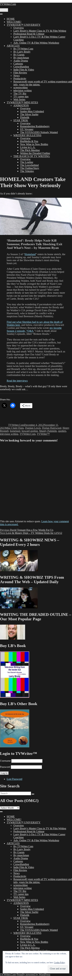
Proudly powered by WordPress (33, 974)
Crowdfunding (21, 66)
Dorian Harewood (51, 428)
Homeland (30, 254)
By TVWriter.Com (23, 48)
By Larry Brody (21, 51)
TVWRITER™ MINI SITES (22, 102)
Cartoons (18, 63)
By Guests (18, 54)
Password (5, 766)
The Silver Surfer (29, 114)
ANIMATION (21, 105)
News (16, 75)
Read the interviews (17, 380)
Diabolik (24, 117)
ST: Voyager (26, 129)
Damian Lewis (33, 428)
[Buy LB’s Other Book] (14, 746)
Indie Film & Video (23, 69)
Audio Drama (20, 60)
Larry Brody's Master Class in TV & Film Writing (39, 30)
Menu (4, 10)
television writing (22, 90)
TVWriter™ (43, 434)
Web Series (19, 99)
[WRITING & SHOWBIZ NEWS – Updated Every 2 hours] (19, 570)
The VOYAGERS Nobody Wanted (39, 132)
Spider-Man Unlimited (32, 111)
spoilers (62, 431)
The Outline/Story (29, 168)
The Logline (26, 162)
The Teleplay (27, 171)
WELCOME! (14, 21)
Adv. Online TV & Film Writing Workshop (36, 42)
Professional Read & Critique (28, 33)
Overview (18, 27)
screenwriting (20, 87)
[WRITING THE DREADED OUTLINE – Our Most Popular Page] (12, 638)
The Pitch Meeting (30, 150)
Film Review (20, 72)
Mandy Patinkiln (48, 431)
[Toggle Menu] (1, 14)
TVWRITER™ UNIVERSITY (24, 24)
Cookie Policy (59, 962)
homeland (15, 431)
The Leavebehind (29, 165)
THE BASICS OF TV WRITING (31, 156)
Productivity (19, 78)
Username (5, 760)
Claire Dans (17, 428)
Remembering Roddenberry (35, 126)
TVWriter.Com (8, 4)
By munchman (21, 57)
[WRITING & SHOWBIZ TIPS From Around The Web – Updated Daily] (19, 607)
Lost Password (14, 779)
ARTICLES (13, 45)
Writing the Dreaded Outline (35, 153)
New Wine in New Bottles (34, 144)
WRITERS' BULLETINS (27, 135)
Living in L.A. (27, 147)
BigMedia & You (29, 141)
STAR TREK (20, 120)
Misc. (8, 428)
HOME (11, 18)
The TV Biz (19, 93)
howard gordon (30, 431)
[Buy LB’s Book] (14, 696)
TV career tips (20, 96)
